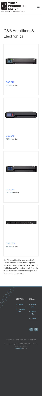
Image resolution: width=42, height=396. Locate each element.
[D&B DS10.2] (21, 206)
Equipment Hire (21, 310)
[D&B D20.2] (21, 45)
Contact (33, 319)
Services (20, 304)
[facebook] (31, 329)
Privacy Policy (33, 313)
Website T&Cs (33, 306)
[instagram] (36, 329)
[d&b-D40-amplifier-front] (21, 99)
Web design (18, 348)
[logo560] (14, 3)
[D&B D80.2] (21, 152)
